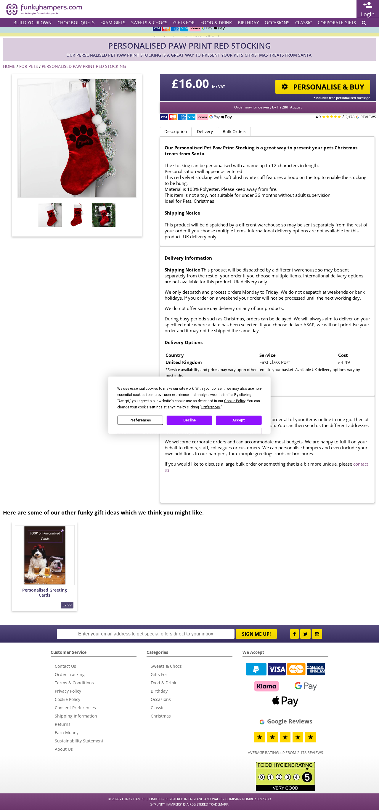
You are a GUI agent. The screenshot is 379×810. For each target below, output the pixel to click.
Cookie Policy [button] (234, 401)
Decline (189, 420)
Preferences (140, 420)
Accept (238, 420)
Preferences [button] (210, 407)
